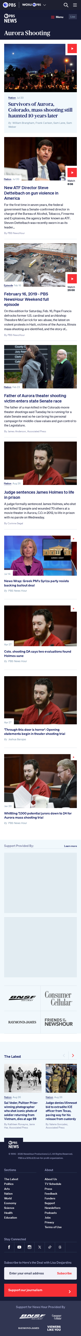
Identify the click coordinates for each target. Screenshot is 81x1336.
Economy (10, 1203)
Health (8, 1213)
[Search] (66, 5)
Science (9, 1208)
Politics (9, 1184)
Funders (50, 1198)
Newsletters (52, 1208)
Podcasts (51, 1213)
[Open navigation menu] (75, 5)
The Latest (12, 1056)
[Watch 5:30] (40, 625)
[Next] (73, 1055)
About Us (51, 1179)
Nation (12, 97)
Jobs (48, 1217)
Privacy (49, 1222)
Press (48, 1189)
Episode (8, 285)
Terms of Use (53, 1227)
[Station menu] (44, 5)
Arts (7, 1189)
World (8, 1198)
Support (50, 1203)
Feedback (51, 1193)
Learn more (70, 846)
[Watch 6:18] (40, 781)
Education (10, 1217)
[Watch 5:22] (40, 556)
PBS (9, 5)
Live (72, 16)
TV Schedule (53, 1184)
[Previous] (64, 1055)
